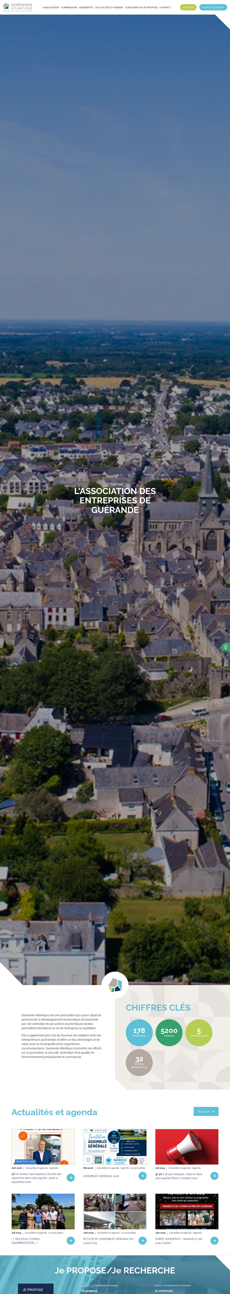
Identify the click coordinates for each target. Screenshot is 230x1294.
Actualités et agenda (109, 7)
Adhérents (86, 7)
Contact (165, 7)
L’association (50, 7)
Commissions (69, 7)
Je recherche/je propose (141, 7)
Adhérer (188, 7)
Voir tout (203, 1111)
